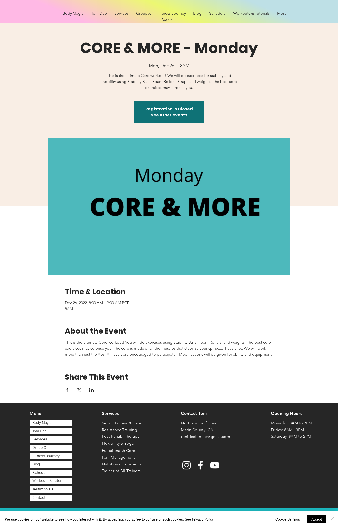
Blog (36, 464)
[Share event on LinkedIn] (91, 390)
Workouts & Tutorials (50, 481)
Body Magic (42, 422)
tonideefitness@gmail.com (205, 436)
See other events (169, 115)
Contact (38, 497)
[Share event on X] (79, 390)
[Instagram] (186, 465)
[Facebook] (200, 465)
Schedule (40, 472)
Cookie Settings (287, 519)
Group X (39, 447)
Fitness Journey (46, 456)
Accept (316, 519)
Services (39, 439)
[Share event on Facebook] (67, 390)
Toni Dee (39, 431)
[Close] (332, 519)
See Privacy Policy (199, 519)
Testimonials (43, 489)
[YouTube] (214, 465)
